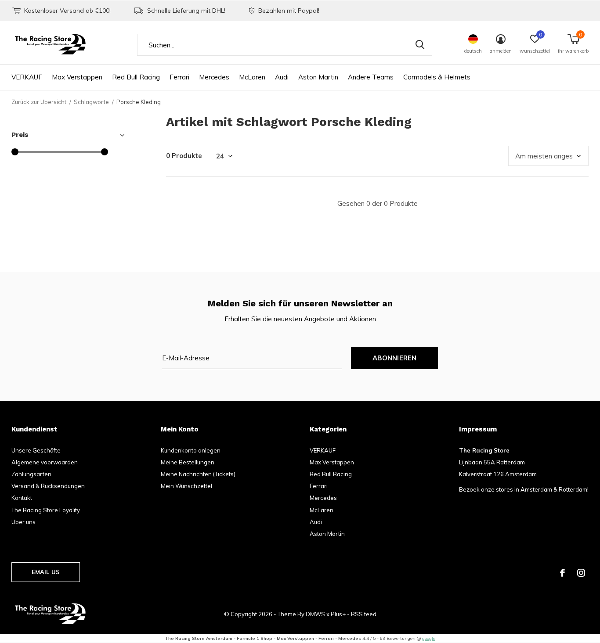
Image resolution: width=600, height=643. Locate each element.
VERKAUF (26, 77)
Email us (46, 571)
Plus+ (338, 614)
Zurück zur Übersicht (38, 101)
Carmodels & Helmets (436, 77)
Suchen (420, 45)
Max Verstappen (77, 77)
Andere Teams (371, 77)
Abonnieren (394, 358)
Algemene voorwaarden (44, 462)
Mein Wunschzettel (186, 485)
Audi (282, 77)
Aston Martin (318, 77)
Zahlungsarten (31, 474)
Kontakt (21, 497)
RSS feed (363, 614)
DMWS (315, 614)
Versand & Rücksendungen (48, 485)
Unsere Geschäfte (36, 450)
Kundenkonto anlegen (190, 450)
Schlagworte (91, 101)
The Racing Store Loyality (45, 510)
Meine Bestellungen (187, 462)
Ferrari (179, 77)
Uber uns (23, 521)
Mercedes (214, 77)
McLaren (252, 77)
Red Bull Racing (136, 77)
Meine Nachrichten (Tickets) (198, 474)
